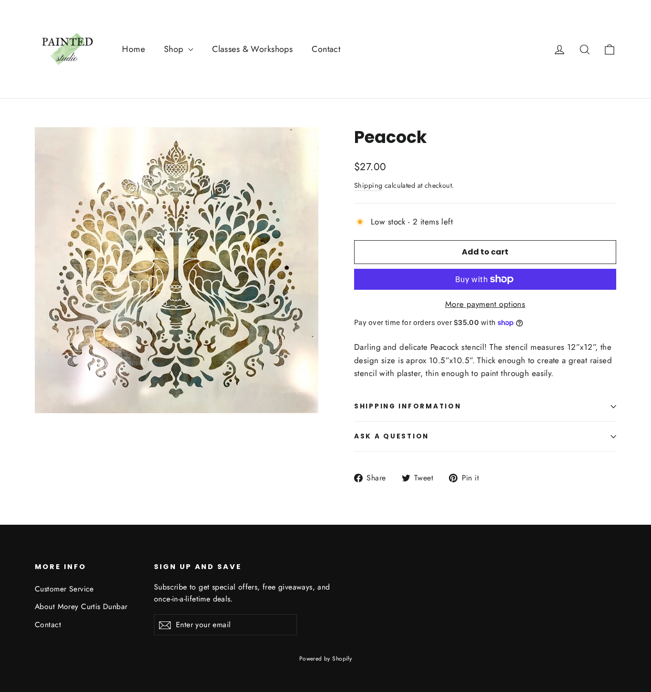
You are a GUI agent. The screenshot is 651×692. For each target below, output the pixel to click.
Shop (175, 49)
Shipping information (407, 406)
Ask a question (391, 436)
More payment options (485, 304)
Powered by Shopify (325, 658)
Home (133, 49)
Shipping (368, 185)
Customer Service (64, 588)
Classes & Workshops (252, 49)
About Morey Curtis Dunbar (81, 606)
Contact (326, 49)
